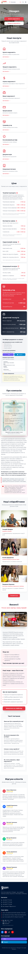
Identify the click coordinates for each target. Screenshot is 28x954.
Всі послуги (14, 27)
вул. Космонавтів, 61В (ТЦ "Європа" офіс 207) (13, 917)
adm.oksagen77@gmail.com (9, 352)
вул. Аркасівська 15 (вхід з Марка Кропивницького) (14, 914)
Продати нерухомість (14, 23)
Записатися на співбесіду (14, 708)
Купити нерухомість (14, 18)
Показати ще (14, 595)
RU (23, 2)
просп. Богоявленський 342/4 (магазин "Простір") (14, 912)
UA (20, 2)
